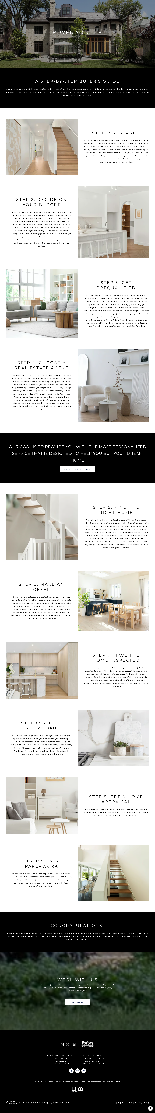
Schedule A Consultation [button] (77, 469)
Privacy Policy (142, 1102)
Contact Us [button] (77, 1002)
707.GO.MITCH (61, 1061)
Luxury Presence (62, 1102)
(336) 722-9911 (61, 1058)
